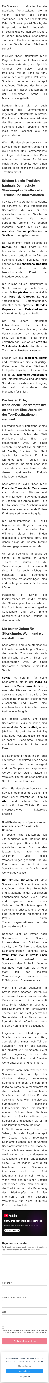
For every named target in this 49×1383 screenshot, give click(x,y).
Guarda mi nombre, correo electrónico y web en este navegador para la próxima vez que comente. (25, 1332)
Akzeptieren (24, 1371)
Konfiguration (24, 1376)
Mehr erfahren (24, 1366)
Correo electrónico (14, 1297)
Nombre (7, 1283)
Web (4, 1312)
